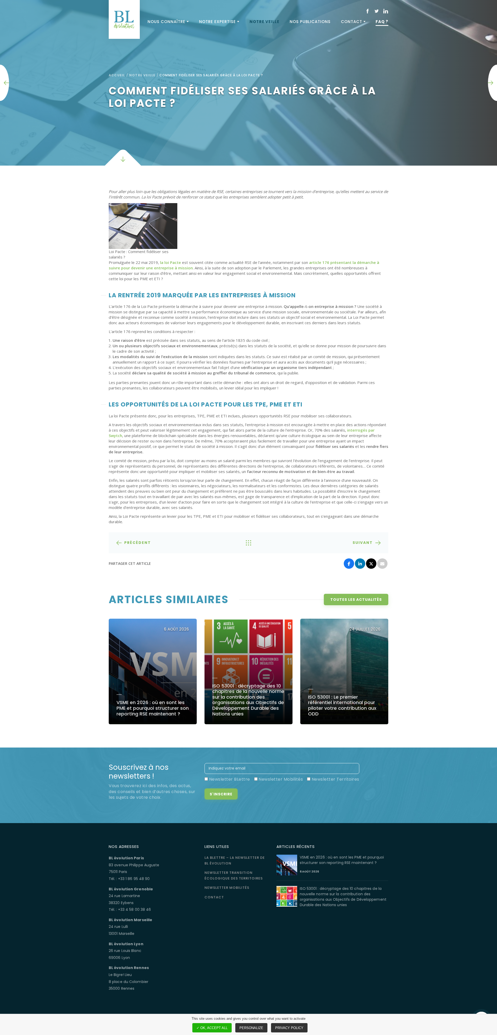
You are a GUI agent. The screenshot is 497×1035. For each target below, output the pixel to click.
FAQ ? (382, 21)
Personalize (251, 1028)
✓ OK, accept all (212, 1028)
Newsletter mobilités (226, 887)
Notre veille (264, 21)
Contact (351, 21)
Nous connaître (166, 21)
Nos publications (310, 21)
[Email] (382, 563)
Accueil (117, 75)
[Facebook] (349, 563)
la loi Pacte (170, 262)
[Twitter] (371, 563)
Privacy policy (289, 1028)
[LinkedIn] (360, 563)
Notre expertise (217, 21)
